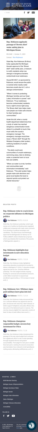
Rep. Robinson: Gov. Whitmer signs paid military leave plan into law (18, 290)
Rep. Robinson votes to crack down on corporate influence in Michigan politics (18, 214)
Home (8, 13)
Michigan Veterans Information (12, 403)
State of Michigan (8, 399)
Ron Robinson (18, 57)
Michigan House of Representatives (13, 384)
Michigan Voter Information (11, 395)
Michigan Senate (8, 392)
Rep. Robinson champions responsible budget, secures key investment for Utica (17, 324)
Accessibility (6, 407)
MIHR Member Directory (10, 380)
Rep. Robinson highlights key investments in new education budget (16, 253)
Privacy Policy (25, 426)
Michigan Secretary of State (11, 388)
